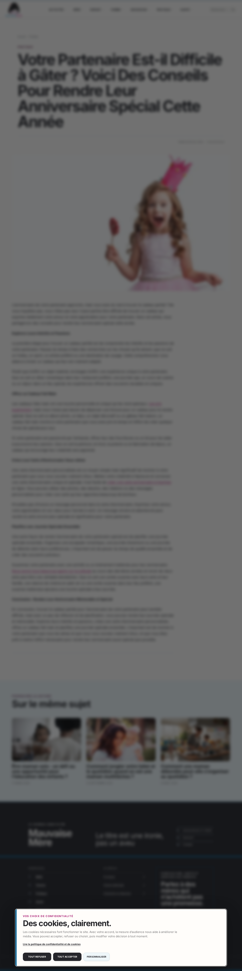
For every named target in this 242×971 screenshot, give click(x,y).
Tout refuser (37, 956)
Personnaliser (96, 956)
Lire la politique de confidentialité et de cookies (52, 944)
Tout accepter (67, 956)
